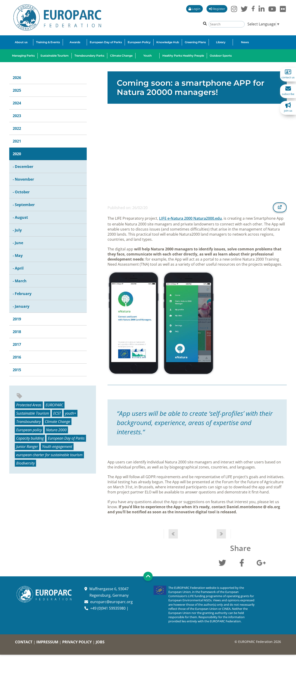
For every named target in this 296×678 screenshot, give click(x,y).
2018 (17, 331)
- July (17, 230)
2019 (17, 319)
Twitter (222, 562)
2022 (17, 128)
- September (24, 204)
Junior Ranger (27, 446)
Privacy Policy (77, 642)
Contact (23, 642)
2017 (17, 344)
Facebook (242, 562)
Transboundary (28, 421)
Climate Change (57, 421)
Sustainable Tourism (32, 413)
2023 (17, 115)
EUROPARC (54, 404)
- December (23, 166)
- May (18, 255)
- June (18, 242)
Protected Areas (28, 404)
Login (195, 9)
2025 (17, 90)
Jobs (100, 642)
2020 (17, 153)
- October (21, 192)
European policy (29, 429)
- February (22, 293)
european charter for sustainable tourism (49, 454)
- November (23, 179)
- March (20, 280)
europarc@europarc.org (111, 601)
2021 (17, 141)
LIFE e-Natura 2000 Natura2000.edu (190, 218)
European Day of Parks (66, 438)
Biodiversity (25, 463)
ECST (57, 413)
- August (20, 217)
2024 (17, 103)
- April (18, 268)
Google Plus (261, 562)
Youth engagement (57, 446)
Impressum (47, 642)
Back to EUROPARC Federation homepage (57, 17)
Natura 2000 (56, 429)
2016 (17, 357)
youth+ (70, 413)
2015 (17, 369)
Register (218, 9)
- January (21, 306)
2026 (17, 77)
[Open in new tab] (280, 207)
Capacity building (30, 438)
